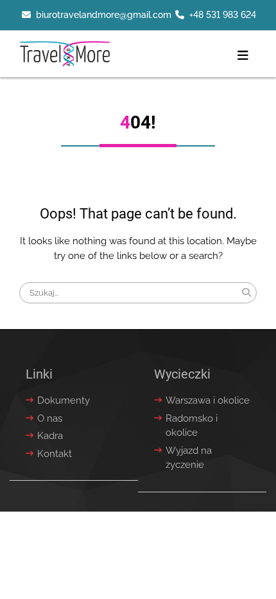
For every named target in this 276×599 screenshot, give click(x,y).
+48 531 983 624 (222, 15)
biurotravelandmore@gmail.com (103, 15)
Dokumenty (63, 400)
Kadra (50, 436)
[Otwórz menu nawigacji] (243, 55)
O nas (49, 418)
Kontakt (54, 454)
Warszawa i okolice (208, 400)
